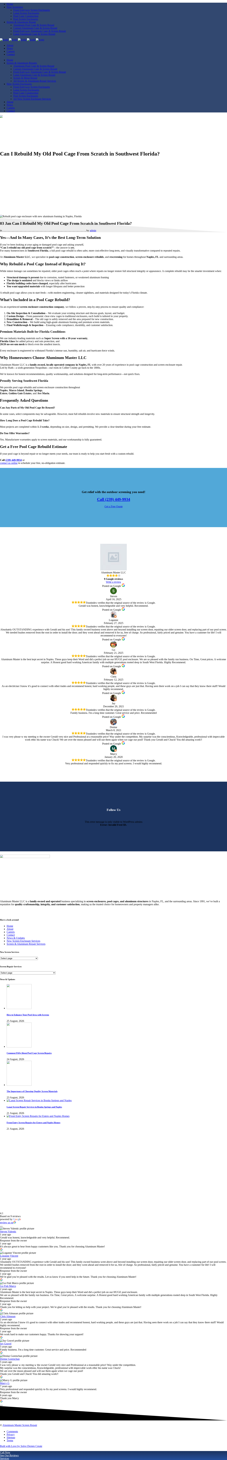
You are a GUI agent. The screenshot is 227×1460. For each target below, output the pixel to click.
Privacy (11, 1434)
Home (10, 926)
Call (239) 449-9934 (113, 499)
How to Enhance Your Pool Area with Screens (28, 1015)
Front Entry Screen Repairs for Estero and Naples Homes (33, 1122)
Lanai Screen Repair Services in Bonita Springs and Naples (34, 1107)
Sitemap (11, 1437)
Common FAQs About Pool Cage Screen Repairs (29, 1053)
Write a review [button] (113, 582)
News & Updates (16, 938)
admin (93, 230)
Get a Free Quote (114, 506)
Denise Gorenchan (10, 1359)
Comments (12, 1431)
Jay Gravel (5, 1343)
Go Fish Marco (8, 1286)
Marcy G (4, 1383)
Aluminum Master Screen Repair (19, 1425)
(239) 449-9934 (13, 460)
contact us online (9, 463)
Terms (10, 1440)
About (10, 929)
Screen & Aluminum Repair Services (26, 944)
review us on (6, 1222)
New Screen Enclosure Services (23, 941)
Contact (11, 935)
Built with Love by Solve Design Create (21, 1446)
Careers (11, 932)
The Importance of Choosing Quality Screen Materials (32, 1091)
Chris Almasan (7, 1316)
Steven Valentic (8, 1231)
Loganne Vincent (9, 1255)
